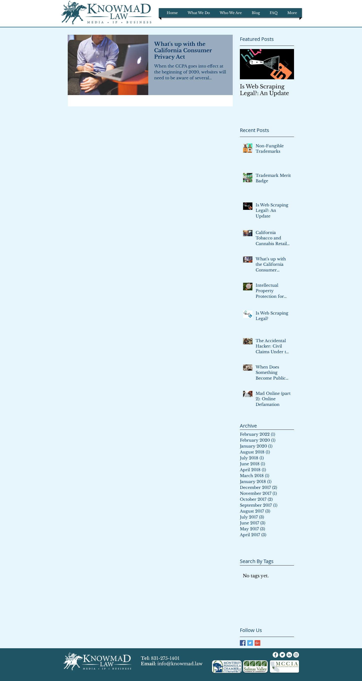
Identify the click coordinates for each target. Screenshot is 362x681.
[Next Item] (286, 64)
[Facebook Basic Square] (243, 643)
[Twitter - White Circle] (282, 655)
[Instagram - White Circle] (296, 655)
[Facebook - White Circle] (275, 655)
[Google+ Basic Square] (257, 643)
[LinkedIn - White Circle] (289, 655)
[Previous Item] (248, 64)
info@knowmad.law (179, 663)
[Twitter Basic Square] (250, 643)
